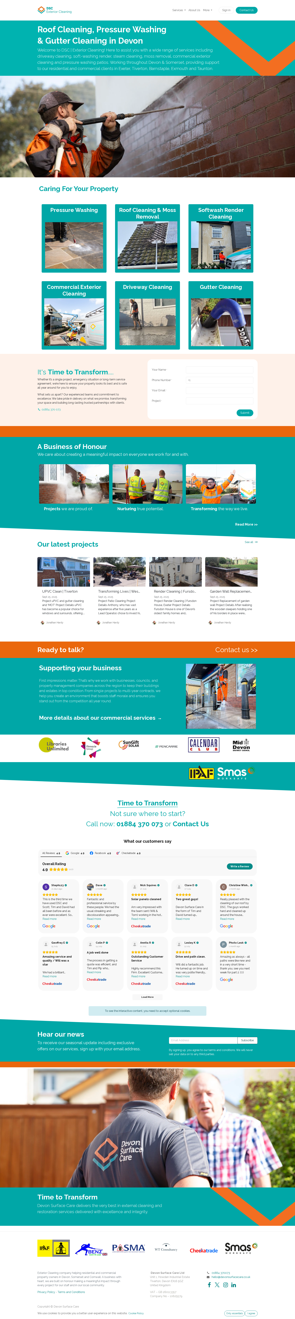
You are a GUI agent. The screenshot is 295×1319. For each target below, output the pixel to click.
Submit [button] (244, 412)
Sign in (226, 10)
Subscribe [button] (247, 1040)
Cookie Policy (136, 1313)
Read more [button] (50, 918)
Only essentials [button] (234, 1313)
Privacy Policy (46, 1292)
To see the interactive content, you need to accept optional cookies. (147, 1011)
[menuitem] (179, 10)
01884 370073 (221, 1273)
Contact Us (247, 10)
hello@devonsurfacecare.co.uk (231, 1277)
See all (249, 542)
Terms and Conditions (71, 1292)
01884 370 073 (51, 409)
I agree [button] (251, 1313)
